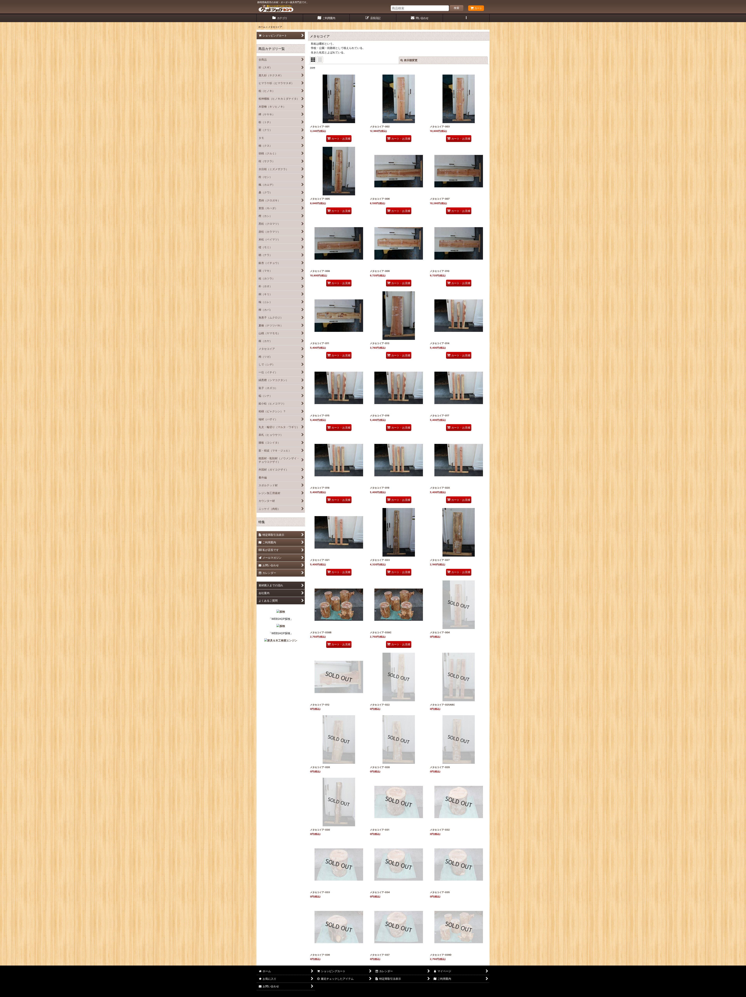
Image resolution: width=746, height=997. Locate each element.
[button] (466, 18)
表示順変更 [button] (410, 60)
